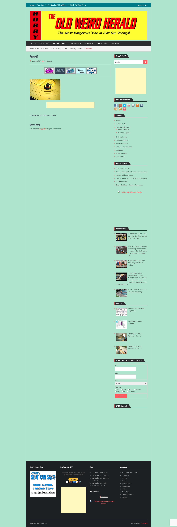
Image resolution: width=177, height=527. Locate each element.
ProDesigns (144, 523)
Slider (124, 489)
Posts (97, 43)
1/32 (125, 390)
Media (124, 478)
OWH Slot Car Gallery (100, 475)
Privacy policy (121, 153)
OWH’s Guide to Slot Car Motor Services (131, 178)
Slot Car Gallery (122, 140)
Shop (106, 43)
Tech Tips (125, 492)
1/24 (118, 390)
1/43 (131, 390)
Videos (124, 497)
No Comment (48, 61)
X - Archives (132, 392)
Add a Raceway (123, 129)
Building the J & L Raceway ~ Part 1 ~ (44, 115)
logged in (43, 129)
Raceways (75, 43)
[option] (68, 5)
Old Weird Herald (59, 43)
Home (33, 43)
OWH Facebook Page (100, 472)
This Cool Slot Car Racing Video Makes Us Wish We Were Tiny (61, 5)
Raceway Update (124, 133)
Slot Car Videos (122, 143)
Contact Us (115, 43)
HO (125, 392)
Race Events (126, 484)
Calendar (119, 150)
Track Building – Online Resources (129, 185)
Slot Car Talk (44, 43)
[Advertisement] (70, 105)
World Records (122, 182)
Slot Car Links (121, 137)
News (124, 481)
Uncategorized (128, 495)
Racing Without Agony (124, 175)
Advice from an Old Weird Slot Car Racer (131, 172)
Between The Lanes (129, 472)
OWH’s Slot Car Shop (124, 147)
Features (87, 43)
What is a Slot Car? (123, 168)
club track (138, 390)
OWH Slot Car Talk (99, 483)
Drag (118, 392)
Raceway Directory (123, 127)
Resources (126, 486)
